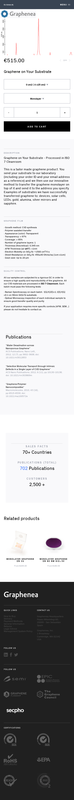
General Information (14, 623)
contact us (35, 309)
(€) (8, 4)
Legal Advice (10, 628)
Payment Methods (13, 620)
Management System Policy (18, 631)
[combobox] (37, 84)
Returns (8, 626)
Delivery (8, 618)
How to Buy (10, 616)
